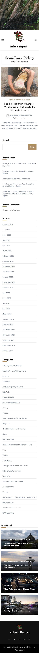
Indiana (5, 413)
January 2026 (7, 261)
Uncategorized (8, 487)
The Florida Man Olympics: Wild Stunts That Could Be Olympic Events (19, 107)
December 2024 (8, 330)
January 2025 (7, 324)
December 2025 (8, 267)
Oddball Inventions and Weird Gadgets (17, 445)
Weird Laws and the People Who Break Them (19, 497)
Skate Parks (7, 460)
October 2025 (7, 277)
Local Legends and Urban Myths (14, 418)
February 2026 (8, 256)
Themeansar (19, 650)
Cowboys (5, 382)
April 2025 (6, 309)
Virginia (5, 492)
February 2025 (8, 319)
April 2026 (6, 245)
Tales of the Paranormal (11, 471)
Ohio (4, 450)
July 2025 (6, 293)
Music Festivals (8, 439)
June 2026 (6, 235)
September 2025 (8, 282)
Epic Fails (6, 392)
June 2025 (6, 298)
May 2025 (6, 303)
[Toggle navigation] (2, 40)
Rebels (5, 455)
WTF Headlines (8, 513)
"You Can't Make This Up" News (14, 371)
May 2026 (6, 240)
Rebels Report (18, 46)
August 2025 (7, 288)
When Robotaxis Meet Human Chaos (16, 179)
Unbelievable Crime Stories (12, 482)
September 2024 (8, 345)
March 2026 (7, 251)
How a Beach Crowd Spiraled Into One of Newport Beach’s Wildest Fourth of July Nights (18, 193)
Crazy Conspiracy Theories (12, 387)
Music (4, 434)
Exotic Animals (8, 397)
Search (6, 140)
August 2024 (7, 351)
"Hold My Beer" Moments (11, 366)
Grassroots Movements (11, 403)
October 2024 (7, 340)
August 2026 (7, 224)
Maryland (6, 424)
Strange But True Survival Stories (15, 466)
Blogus (30, 647)
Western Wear (7, 503)
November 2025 (8, 272)
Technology (6, 476)
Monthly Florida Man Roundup (19, 99)
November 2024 (8, 335)
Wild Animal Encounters (11, 508)
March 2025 (7, 314)
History (5, 408)
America (5, 376)
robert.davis (14, 115)
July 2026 (6, 230)
